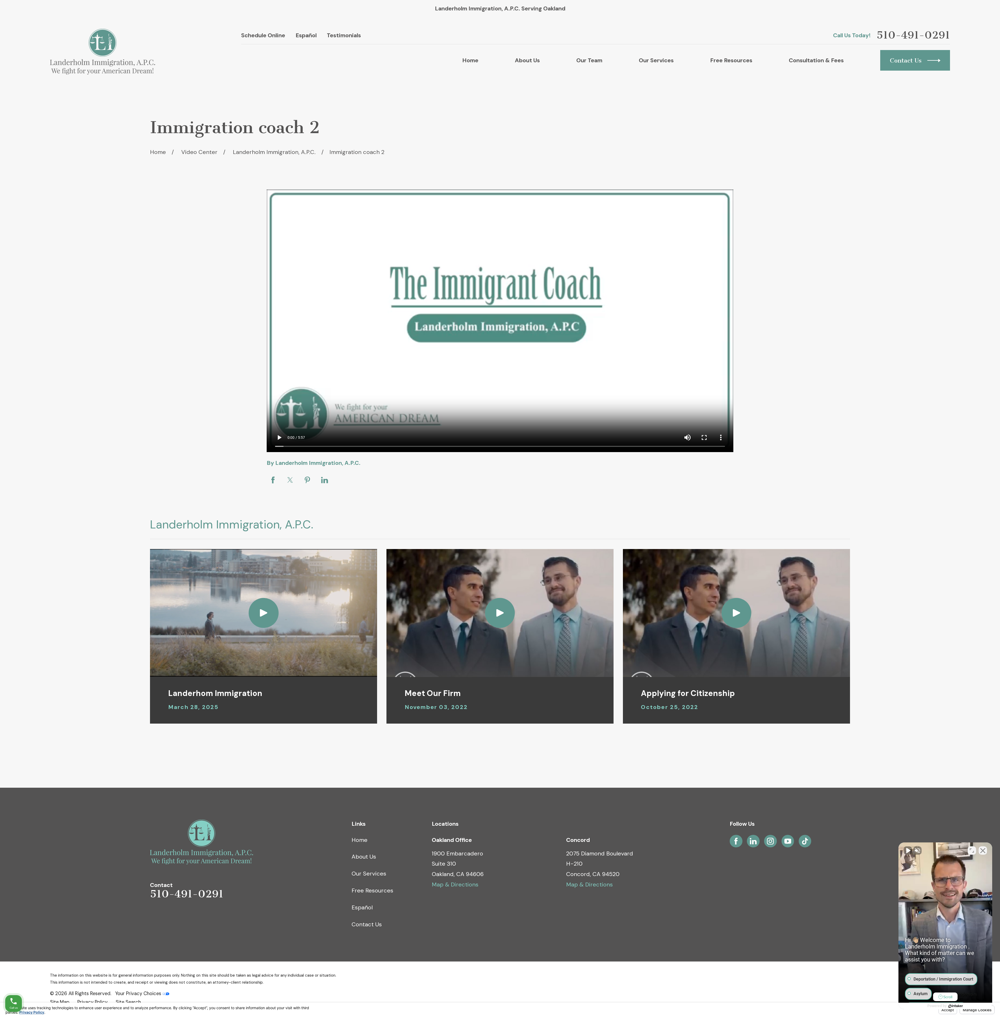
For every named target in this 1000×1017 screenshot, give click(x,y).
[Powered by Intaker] (956, 1006)
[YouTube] (787, 841)
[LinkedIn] (753, 841)
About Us (364, 856)
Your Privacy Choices (138, 993)
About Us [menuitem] (527, 60)
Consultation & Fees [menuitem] (816, 60)
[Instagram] (770, 841)
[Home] (102, 51)
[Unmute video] (908, 850)
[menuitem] (59, 1002)
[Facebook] (736, 841)
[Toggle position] (972, 850)
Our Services (369, 873)
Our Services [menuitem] (656, 60)
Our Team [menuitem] (589, 60)
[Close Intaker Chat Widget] (983, 850)
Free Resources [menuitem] (731, 60)
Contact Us (367, 924)
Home (359, 840)
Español (306, 35)
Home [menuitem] (470, 60)
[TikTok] (805, 841)
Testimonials (344, 35)
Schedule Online (263, 35)
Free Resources (372, 890)
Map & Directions (455, 884)
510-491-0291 (913, 35)
